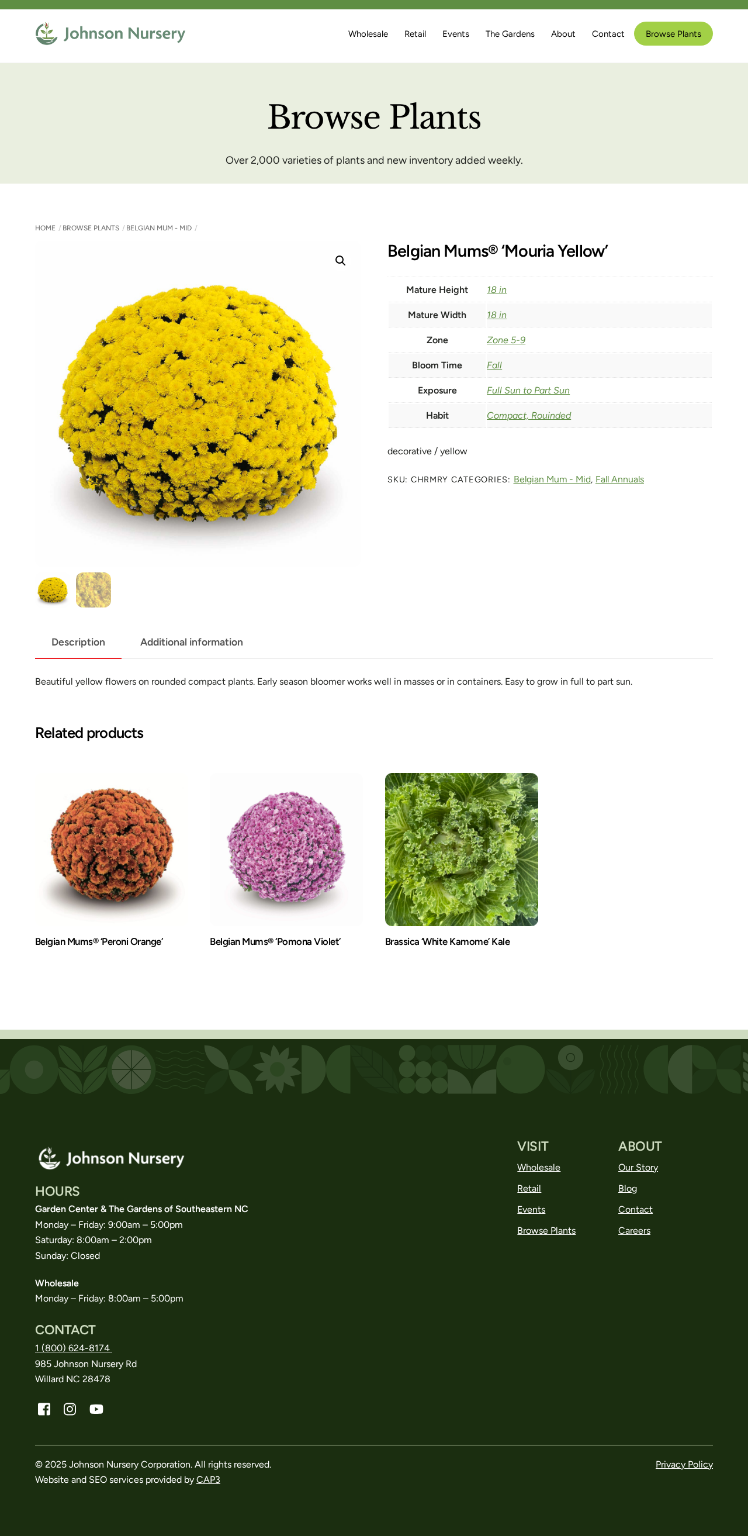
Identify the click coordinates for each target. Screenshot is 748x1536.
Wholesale (368, 34)
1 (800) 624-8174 (73, 1348)
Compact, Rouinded (529, 415)
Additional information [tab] (191, 642)
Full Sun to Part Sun (528, 390)
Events (455, 34)
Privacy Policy (684, 1464)
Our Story (638, 1167)
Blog (627, 1188)
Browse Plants (673, 34)
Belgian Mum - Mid (159, 228)
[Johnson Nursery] (111, 40)
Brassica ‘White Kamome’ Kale (447, 941)
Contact (608, 34)
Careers (634, 1230)
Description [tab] (78, 642)
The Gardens (510, 34)
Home (45, 228)
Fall (494, 365)
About (563, 34)
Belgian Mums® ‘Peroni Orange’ (98, 941)
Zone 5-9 (506, 340)
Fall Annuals (619, 479)
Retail (415, 34)
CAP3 (208, 1479)
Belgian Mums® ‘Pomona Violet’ (275, 941)
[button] (340, 260)
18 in (497, 289)
